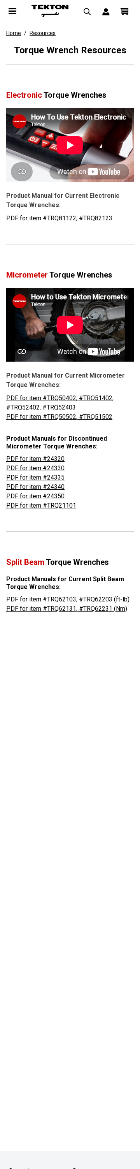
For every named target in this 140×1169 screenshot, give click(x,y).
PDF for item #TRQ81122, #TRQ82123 (59, 218)
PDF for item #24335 (35, 477)
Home (13, 33)
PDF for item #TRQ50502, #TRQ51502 (59, 416)
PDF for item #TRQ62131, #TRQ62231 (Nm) (66, 608)
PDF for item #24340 (35, 486)
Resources (43, 33)
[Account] (105, 11)
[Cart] (124, 11)
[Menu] (12, 11)
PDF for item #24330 (35, 468)
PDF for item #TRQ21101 (41, 505)
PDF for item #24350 (35, 496)
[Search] (87, 11)
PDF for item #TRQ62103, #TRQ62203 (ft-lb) (68, 599)
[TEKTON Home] (50, 11)
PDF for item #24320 (35, 458)
